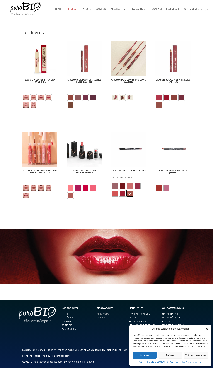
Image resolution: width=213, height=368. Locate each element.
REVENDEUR (172, 9)
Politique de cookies (147, 362)
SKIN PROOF (103, 314)
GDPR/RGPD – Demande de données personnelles (179, 362)
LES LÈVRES (67, 317)
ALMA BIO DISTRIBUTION (97, 349)
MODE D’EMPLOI (137, 321)
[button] (206, 328)
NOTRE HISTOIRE (171, 314)
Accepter (144, 355)
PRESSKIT (133, 317)
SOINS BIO (101, 9)
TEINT (58, 9)
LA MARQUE (138, 9)
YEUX (86, 9)
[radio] (26, 97)
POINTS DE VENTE (192, 9)
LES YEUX (66, 321)
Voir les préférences (196, 355)
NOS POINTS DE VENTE (141, 314)
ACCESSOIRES (118, 9)
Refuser (170, 355)
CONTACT (157, 9)
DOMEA (101, 317)
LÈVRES (72, 9)
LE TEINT (66, 314)
